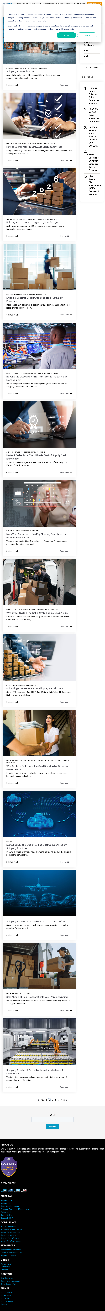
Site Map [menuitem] (4, 1270)
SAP (31, 373)
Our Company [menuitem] (6, 1292)
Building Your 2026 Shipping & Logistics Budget (32, 222)
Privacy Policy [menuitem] (6, 1264)
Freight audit (11, 144)
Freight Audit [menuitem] (6, 1212)
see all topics (92, 67)
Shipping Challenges (32, 531)
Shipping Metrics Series (46, 144)
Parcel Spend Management (46, 219)
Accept (66, 35)
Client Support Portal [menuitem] (9, 1284)
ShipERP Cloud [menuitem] (7, 1203)
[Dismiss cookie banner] (96, 9)
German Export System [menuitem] (10, 1238)
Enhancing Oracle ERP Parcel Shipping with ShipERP (34, 688)
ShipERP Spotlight (37, 452)
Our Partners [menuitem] (6, 1295)
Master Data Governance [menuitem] (11, 1241)
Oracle (56, 373)
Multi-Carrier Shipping (27, 144)
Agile (86, 56)
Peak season (25, 993)
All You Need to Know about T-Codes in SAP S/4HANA (93, 136)
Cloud (9, 842)
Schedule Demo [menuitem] (7, 1278)
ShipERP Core (53, 610)
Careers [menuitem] (4, 1304)
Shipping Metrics (13, 452)
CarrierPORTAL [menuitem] (7, 1215)
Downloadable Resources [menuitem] (11, 1250)
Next (63, 1099)
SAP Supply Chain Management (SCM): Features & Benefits (95, 185)
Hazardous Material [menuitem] (9, 1235)
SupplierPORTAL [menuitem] (7, 1218)
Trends (9, 219)
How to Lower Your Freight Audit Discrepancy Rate (34, 147)
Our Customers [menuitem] (7, 1301)
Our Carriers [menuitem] (5, 1298)
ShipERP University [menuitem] (8, 1255)
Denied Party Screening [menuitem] (10, 1232)
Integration (25, 373)
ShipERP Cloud (12, 610)
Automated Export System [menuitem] (11, 1229)
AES (86, 50)
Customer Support (79, 3)
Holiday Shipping (13, 531)
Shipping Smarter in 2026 (20, 71)
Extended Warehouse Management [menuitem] (15, 1209)
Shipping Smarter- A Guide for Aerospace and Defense (36, 921)
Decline (87, 35)
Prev (42, 1099)
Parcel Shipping (12, 68)
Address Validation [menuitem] (8, 1226)
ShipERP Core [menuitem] (6, 1200)
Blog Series (11, 294)
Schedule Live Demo (95, 3)
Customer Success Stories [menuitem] (11, 1252)
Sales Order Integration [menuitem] (10, 1206)
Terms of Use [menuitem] (6, 1267)
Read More (64, 85)
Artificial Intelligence (43, 373)
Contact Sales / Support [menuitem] (10, 1281)
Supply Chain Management (23, 219)
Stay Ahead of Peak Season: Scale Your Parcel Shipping (37, 997)
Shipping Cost (41, 294)
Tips (22, 531)
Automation (25, 68)
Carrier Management (39, 68)
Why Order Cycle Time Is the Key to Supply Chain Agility (37, 613)
